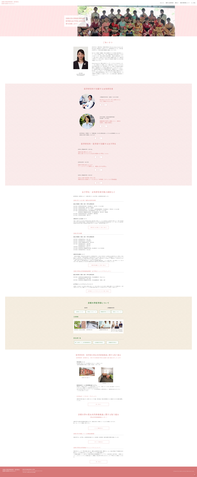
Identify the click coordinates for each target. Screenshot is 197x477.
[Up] (194, 474)
